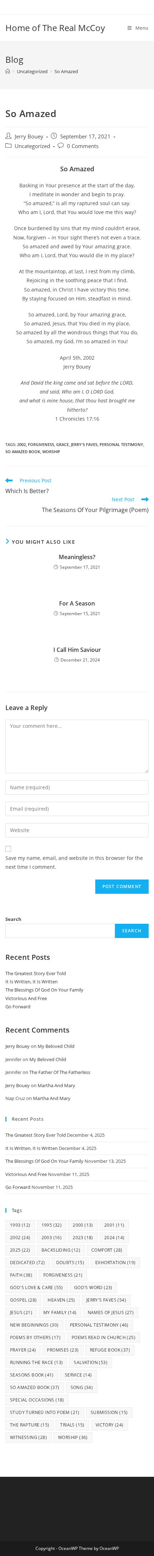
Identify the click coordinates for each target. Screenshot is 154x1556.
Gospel (23, 1300)
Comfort (106, 1250)
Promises (62, 1350)
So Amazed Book (22, 451)
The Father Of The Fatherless (59, 1072)
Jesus (21, 1312)
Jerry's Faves (84, 444)
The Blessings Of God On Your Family (44, 990)
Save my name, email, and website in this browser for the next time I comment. (74, 862)
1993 (20, 1225)
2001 (114, 1225)
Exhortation (115, 1263)
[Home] (7, 71)
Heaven (61, 1300)
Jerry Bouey (29, 136)
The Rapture (29, 1425)
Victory (110, 1425)
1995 (52, 1225)
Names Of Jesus (111, 1312)
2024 (114, 1238)
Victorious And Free (26, 998)
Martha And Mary (56, 1085)
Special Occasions (37, 1400)
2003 (52, 1238)
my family (60, 1312)
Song (82, 1387)
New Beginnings (34, 1325)
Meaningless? (77, 557)
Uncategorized (32, 146)
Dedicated (27, 1263)
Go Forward (17, 1006)
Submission (109, 1412)
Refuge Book (110, 1350)
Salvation (90, 1362)
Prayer (23, 1350)
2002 (21, 444)
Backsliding (61, 1250)
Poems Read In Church (103, 1337)
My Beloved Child (56, 1046)
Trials (72, 1425)
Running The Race (36, 1362)
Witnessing (28, 1437)
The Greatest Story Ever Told (35, 973)
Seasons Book (32, 1375)
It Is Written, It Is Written (31, 981)
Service (78, 1375)
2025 (20, 1250)
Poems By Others (35, 1337)
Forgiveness (41, 444)
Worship (51, 451)
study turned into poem (45, 1412)
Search (13, 919)
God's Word (93, 1287)
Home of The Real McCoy (55, 28)
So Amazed (66, 71)
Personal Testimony (121, 444)
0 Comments (82, 146)
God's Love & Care (36, 1287)
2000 (83, 1225)
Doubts (70, 1263)
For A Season (77, 603)
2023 (83, 1238)
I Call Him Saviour (77, 650)
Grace (62, 444)
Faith (21, 1275)
